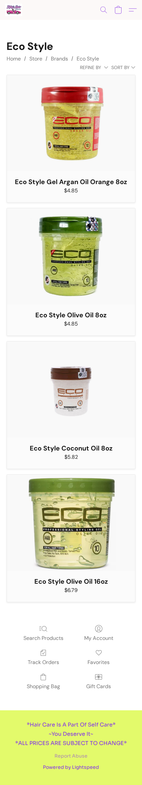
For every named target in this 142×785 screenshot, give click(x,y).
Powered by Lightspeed (71, 767)
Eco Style (88, 58)
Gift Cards (98, 686)
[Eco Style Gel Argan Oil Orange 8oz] (71, 123)
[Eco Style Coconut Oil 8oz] (71, 389)
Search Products (43, 638)
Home (14, 58)
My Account (98, 638)
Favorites (99, 662)
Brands (59, 58)
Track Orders (43, 662)
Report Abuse (71, 756)
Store (35, 58)
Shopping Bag (43, 686)
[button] (14, 10)
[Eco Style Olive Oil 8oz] (71, 256)
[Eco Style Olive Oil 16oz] (71, 523)
